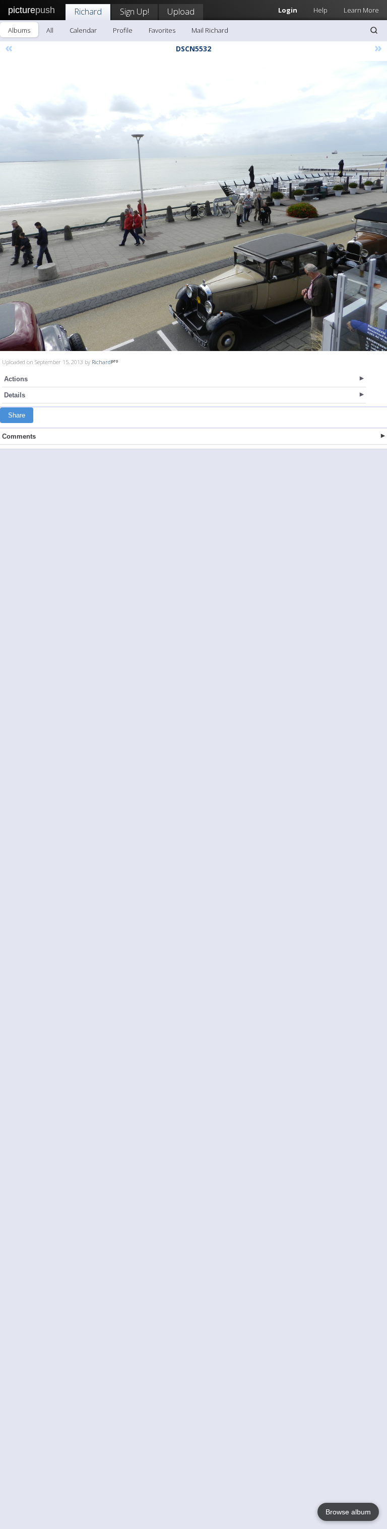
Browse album (348, 1512)
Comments (19, 436)
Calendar (83, 30)
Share (16, 415)
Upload (181, 11)
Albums (19, 30)
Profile (123, 30)
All (49, 30)
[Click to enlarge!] (193, 206)
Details (14, 395)
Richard (88, 11)
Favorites (162, 30)
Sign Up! (134, 11)
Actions (16, 379)
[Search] (374, 30)
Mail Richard (209, 30)
